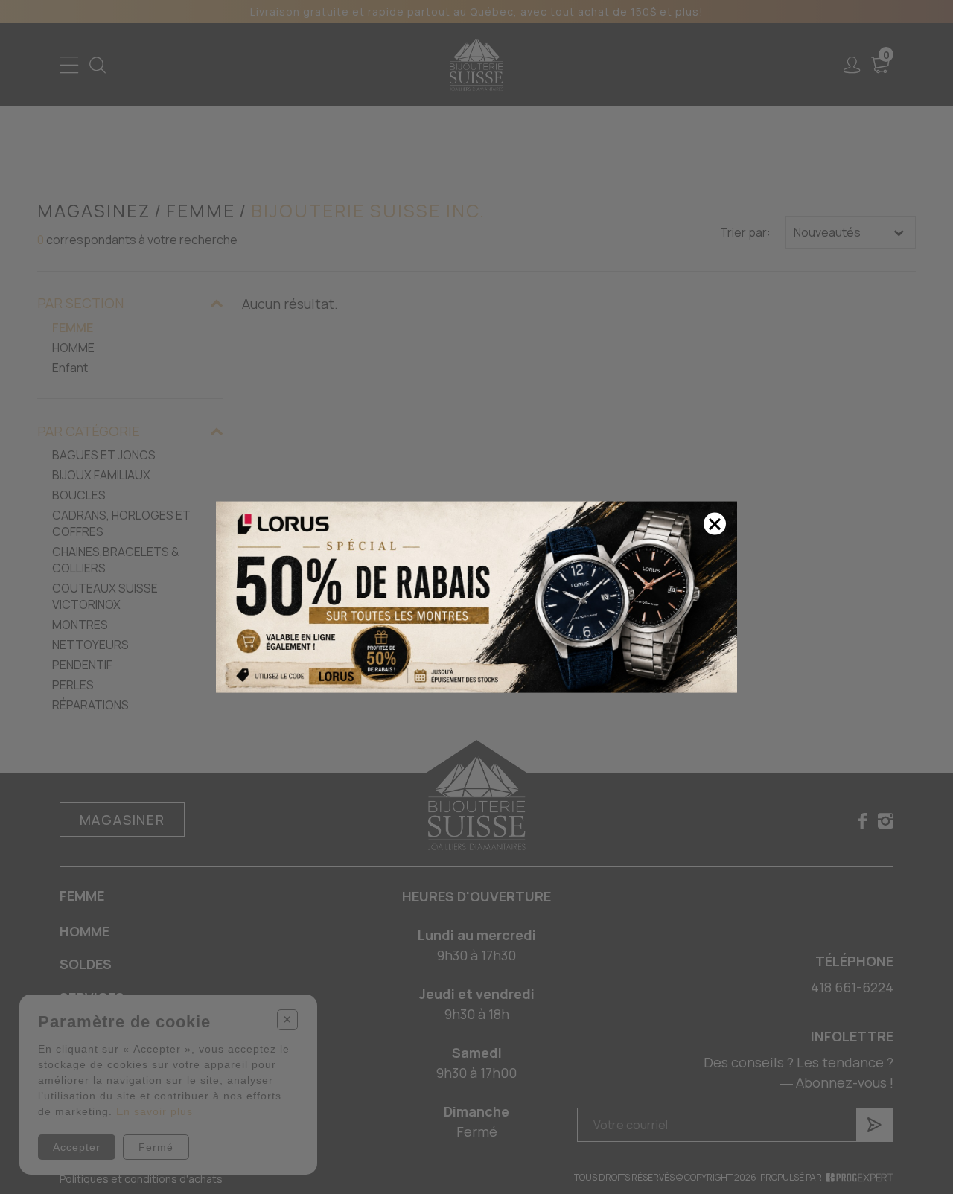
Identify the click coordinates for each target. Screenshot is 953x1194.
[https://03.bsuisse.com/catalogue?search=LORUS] (476, 597)
